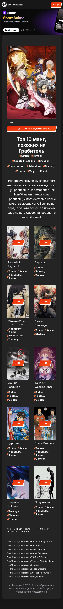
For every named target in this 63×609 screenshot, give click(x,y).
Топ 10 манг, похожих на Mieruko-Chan (26, 549)
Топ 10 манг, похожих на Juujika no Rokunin (28, 573)
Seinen (19, 529)
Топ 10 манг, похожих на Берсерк (23, 545)
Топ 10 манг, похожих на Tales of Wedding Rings (30, 561)
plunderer (29, 529)
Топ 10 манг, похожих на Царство (23, 565)
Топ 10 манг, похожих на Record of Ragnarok (28, 541)
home (10, 529)
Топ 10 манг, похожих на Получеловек (25, 576)
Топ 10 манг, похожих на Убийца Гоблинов (27, 557)
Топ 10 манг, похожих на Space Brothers (26, 569)
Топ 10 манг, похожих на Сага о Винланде (27, 553)
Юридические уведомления (31, 591)
